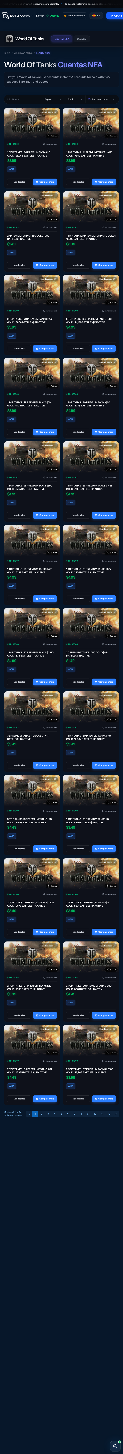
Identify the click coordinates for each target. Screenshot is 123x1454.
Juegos (25, 15)
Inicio (7, 53)
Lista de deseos (47, 112)
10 (95, 1113)
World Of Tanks (23, 53)
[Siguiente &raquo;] (116, 1114)
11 (102, 1113)
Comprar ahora (46, 181)
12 (109, 1113)
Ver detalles (19, 181)
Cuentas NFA (62, 38)
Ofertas (54, 15)
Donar (40, 15)
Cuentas (81, 38)
